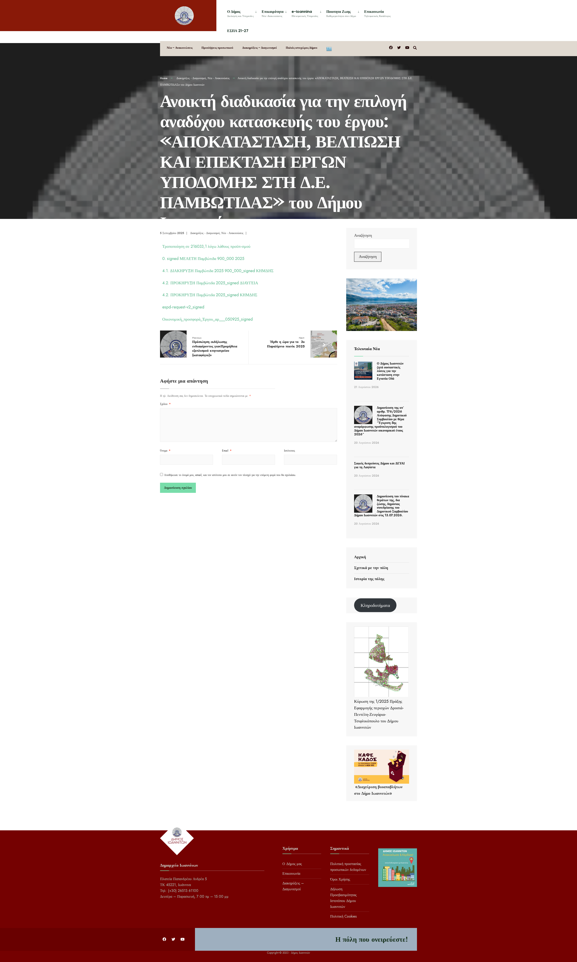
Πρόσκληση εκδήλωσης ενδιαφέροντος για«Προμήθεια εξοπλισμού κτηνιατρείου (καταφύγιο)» (214, 347)
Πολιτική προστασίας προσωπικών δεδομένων (348, 866)
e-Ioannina (305, 13)
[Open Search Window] (415, 47)
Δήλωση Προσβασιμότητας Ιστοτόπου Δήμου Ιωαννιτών (343, 897)
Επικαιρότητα (273, 13)
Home (163, 78)
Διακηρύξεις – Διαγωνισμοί (259, 48)
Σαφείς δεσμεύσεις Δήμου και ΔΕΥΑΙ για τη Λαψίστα (379, 465)
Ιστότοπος (289, 451)
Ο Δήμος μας (292, 863)
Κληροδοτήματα (375, 605)
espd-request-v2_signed (183, 307)
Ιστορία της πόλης (369, 578)
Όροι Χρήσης (340, 879)
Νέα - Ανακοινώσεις (219, 78)
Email (226, 451)
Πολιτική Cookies (343, 916)
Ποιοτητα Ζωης (341, 13)
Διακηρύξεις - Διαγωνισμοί (191, 78)
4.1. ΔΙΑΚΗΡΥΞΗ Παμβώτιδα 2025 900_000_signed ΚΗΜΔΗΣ (217, 271)
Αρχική (360, 557)
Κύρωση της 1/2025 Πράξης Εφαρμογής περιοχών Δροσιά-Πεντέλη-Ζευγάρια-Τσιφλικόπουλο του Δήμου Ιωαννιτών (379, 714)
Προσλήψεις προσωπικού (217, 48)
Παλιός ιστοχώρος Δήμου (301, 48)
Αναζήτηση (363, 235)
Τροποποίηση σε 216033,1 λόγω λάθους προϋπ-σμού (206, 246)
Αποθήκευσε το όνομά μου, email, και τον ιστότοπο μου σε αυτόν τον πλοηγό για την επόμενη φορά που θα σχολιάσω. (230, 475)
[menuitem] (242, 12)
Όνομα (165, 451)
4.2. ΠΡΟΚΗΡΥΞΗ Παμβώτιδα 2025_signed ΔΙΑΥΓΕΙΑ (210, 283)
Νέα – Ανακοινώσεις (179, 48)
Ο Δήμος (240, 13)
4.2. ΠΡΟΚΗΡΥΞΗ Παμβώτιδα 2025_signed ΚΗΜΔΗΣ (209, 295)
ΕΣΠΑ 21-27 (237, 30)
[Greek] (329, 48)
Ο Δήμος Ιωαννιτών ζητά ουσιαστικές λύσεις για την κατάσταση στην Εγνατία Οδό (390, 371)
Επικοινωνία (377, 13)
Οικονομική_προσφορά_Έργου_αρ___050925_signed (207, 319)
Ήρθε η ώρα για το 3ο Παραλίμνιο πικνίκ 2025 (286, 342)
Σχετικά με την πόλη (371, 567)
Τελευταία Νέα (367, 349)
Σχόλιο (165, 404)
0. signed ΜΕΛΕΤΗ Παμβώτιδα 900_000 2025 (203, 259)
